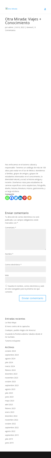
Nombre (9, 254)
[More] (29, 198)
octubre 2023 (10, 381)
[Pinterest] (24, 198)
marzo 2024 (10, 366)
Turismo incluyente (12, 341)
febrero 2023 (10, 408)
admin (10, 27)
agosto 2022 (10, 431)
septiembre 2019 (12, 435)
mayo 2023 (9, 400)
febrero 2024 (10, 370)
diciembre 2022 (11, 416)
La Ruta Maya (10, 322)
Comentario (10, 227)
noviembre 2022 (11, 420)
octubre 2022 (10, 423)
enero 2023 (9, 412)
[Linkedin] (20, 198)
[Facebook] (11, 198)
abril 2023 (9, 404)
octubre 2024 (10, 351)
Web (7, 275)
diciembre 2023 (11, 374)
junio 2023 (9, 397)
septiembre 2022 (12, 427)
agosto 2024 (10, 358)
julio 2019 (9, 439)
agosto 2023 (10, 389)
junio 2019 (9, 443)
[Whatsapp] (7, 198)
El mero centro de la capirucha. (17, 326)
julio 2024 (9, 362)
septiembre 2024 (12, 355)
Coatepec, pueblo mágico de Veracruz (20, 330)
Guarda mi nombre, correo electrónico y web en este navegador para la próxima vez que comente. (24, 289)
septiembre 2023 (12, 385)
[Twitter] (16, 198)
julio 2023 (9, 393)
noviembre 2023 (11, 377)
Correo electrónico (13, 264)
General (29, 27)
